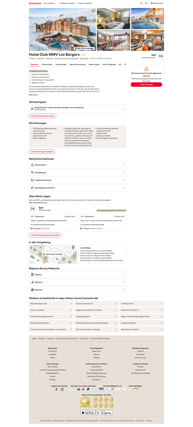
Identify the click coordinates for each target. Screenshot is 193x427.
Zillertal (140, 351)
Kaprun (96, 354)
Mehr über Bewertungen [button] (38, 202)
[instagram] (62, 390)
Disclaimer (96, 380)
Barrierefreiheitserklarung (96, 373)
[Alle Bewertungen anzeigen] (153, 56)
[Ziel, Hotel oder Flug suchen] (142, 3)
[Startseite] (35, 3)
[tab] (34, 64)
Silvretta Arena (140, 358)
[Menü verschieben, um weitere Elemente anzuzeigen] (125, 64)
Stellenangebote (52, 373)
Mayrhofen (96, 351)
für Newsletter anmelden (140, 373)
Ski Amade (140, 354)
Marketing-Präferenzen (96, 376)
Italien (52, 358)
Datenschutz (96, 367)
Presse (52, 376)
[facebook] (56, 390)
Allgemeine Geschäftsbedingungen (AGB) (82, 421)
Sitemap (52, 380)
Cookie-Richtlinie (96, 370)
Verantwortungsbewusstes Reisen (52, 370)
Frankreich (52, 354)
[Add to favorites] (93, 11)
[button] (62, 29)
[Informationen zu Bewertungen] (155, 57)
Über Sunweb (52, 367)
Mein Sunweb (140, 370)
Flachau (96, 358)
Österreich (52, 351)
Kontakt (140, 367)
